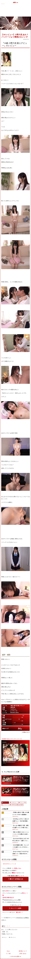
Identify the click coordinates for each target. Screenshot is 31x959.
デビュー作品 (23, 802)
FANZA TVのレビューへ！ (14, 902)
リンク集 (8, 953)
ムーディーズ (6, 804)
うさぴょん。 (14, 802)
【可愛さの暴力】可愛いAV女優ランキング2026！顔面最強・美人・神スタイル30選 (20, 814)
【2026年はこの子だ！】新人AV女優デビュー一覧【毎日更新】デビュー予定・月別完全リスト (20, 820)
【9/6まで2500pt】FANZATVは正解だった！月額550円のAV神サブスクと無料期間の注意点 (20, 853)
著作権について (23, 951)
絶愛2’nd (15, 2)
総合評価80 (20, 804)
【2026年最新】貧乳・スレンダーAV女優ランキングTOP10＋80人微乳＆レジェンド (20, 846)
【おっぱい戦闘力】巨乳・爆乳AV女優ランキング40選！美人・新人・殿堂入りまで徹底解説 (20, 827)
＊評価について (26, 732)
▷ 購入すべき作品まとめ (15, 879)
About (8, 951)
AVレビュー (5, 802)
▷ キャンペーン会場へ (15, 908)
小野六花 (14, 804)
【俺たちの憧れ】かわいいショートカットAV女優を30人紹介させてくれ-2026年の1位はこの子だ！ (20, 833)
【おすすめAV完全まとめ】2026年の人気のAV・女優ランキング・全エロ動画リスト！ (20, 840)
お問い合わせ (22, 953)
